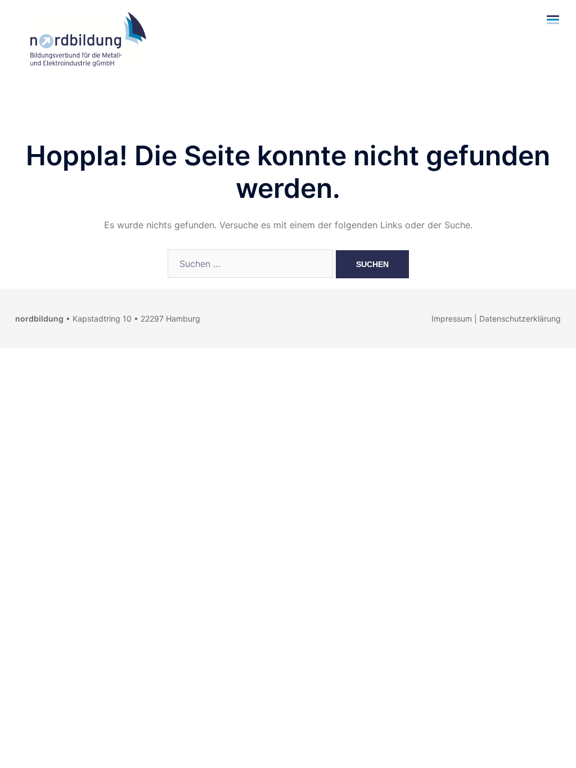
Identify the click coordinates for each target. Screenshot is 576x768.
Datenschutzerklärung (520, 318)
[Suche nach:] (250, 264)
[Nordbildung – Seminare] (85, 38)
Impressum (451, 318)
